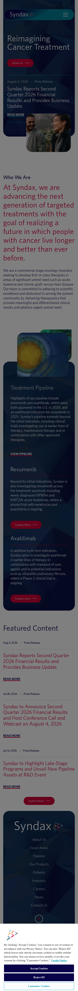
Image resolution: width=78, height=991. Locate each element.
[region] (39, 957)
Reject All (38, 977)
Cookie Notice (59, 960)
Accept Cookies (39, 968)
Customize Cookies (39, 986)
